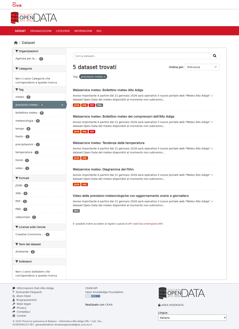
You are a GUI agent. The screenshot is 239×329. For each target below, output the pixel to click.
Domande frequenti (28, 292)
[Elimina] (104, 76)
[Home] (16, 42)
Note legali (23, 304)
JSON (76, 105)
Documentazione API (150, 224)
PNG (99, 105)
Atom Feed (23, 296)
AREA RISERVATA (172, 305)
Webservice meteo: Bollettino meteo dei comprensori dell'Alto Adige (123, 116)
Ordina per (176, 67)
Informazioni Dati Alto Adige (35, 288)
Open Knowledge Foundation (104, 292)
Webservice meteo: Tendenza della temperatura (109, 142)
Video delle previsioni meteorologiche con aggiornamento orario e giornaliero (131, 195)
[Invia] (215, 55)
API (130, 224)
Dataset (20, 31)
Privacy (21, 308)
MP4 (76, 210)
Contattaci (23, 312)
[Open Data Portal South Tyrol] (33, 17)
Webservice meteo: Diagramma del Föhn (103, 169)
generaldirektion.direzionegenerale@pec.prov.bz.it (63, 324)
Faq (99, 31)
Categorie (63, 31)
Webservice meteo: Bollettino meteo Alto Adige (108, 90)
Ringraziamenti (26, 300)
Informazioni (83, 31)
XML (84, 105)
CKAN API (91, 288)
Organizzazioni (41, 31)
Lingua (162, 313)
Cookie (21, 316)
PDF (92, 105)
